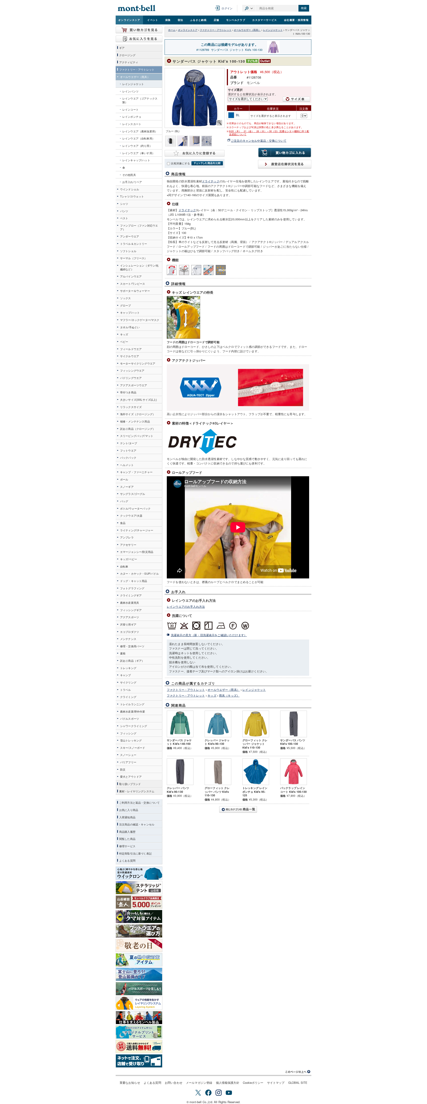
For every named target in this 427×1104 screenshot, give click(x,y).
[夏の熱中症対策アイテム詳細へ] (139, 959)
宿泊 (180, 20)
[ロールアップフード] (184, 270)
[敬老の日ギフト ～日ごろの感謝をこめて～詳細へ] (139, 945)
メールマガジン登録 (199, 1082)
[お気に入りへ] (139, 39)
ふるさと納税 (198, 20)
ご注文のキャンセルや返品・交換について (258, 140)
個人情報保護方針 (227, 1082)
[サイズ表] (296, 99)
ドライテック (211, 181)
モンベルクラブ (235, 20)
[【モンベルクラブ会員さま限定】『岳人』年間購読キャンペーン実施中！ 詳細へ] (139, 902)
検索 (304, 8)
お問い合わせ (173, 1082)
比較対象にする (180, 163)
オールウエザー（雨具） (247, 30)
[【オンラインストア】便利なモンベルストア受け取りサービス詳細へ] (139, 1061)
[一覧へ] (238, 809)
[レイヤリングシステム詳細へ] (139, 1003)
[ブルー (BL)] (195, 98)
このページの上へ (298, 1072)
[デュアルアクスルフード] (172, 270)
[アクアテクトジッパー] (208, 270)
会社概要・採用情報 (296, 20)
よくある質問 (152, 1082)
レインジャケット (273, 30)
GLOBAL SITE (298, 1082)
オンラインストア (129, 20)
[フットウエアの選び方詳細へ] (139, 931)
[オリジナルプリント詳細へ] (139, 1032)
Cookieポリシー (253, 1082)
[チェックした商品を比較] (207, 163)
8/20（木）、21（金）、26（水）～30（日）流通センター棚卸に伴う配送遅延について (269, 133)
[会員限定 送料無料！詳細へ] (139, 1046)
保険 (168, 20)
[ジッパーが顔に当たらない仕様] (196, 270)
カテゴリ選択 (249, 8)
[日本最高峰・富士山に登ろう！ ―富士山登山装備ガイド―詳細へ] (139, 974)
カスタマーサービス (264, 20)
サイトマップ (276, 1082)
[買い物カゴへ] (139, 30)
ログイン (227, 8)
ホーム (171, 30)
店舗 (216, 20)
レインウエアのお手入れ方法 (186, 606)
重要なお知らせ (130, 1082)
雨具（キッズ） (229, 695)
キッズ (211, 695)
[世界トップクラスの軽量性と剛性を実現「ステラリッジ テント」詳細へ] (139, 887)
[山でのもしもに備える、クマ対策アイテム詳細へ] (139, 916)
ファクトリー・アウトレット (216, 30)
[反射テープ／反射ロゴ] (221, 270)
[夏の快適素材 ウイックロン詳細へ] (139, 873)
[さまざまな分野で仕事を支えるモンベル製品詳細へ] (139, 1017)
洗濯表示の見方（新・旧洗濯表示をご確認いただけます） (209, 635)
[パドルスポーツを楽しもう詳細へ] (139, 988)
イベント (152, 20)
